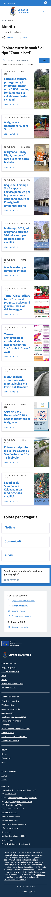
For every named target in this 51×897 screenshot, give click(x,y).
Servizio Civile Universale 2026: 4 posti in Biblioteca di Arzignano (17, 417)
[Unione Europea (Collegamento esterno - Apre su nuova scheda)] (25, 644)
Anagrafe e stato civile (10, 708)
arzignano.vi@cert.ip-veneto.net (18, 801)
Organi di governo (8, 667)
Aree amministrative (10, 671)
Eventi (4, 779)
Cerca (44, 60)
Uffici (3, 675)
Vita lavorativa (7, 704)
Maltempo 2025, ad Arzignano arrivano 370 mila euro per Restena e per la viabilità (16, 235)
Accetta (27, 891)
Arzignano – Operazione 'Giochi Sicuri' (16, 125)
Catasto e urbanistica (10, 701)
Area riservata (7, 840)
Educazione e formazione (11, 720)
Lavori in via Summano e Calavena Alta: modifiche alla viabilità (13, 489)
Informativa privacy (9, 828)
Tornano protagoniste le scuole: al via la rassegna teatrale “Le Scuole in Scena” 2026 (17, 343)
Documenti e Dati (8, 687)
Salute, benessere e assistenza (14, 736)
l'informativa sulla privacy (15, 879)
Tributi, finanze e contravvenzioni (15, 728)
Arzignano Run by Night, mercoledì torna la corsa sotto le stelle (16, 157)
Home (3, 20)
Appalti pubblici (7, 732)
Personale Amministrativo (12, 683)
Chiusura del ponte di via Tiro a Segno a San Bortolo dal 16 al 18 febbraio (17, 452)
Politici (4, 679)
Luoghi (4, 775)
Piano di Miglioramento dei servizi (15, 843)
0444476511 (10, 793)
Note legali (6, 832)
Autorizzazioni (7, 712)
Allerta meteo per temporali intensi (15, 269)
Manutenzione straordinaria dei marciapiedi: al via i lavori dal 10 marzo (16, 381)
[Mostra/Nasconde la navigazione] (4, 10)
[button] (9, 3)
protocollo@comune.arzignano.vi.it (22, 797)
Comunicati (6, 758)
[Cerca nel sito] (44, 11)
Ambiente (5, 724)
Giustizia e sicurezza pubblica (13, 716)
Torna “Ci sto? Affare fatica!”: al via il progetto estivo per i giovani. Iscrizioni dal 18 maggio (17, 302)
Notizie (4, 754)
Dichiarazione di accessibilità (13, 836)
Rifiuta (27, 886)
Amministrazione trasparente (13, 824)
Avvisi (4, 761)
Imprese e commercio (10, 740)
